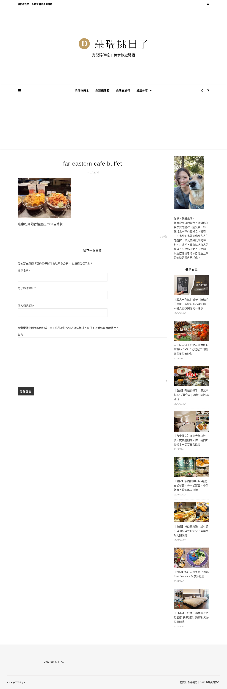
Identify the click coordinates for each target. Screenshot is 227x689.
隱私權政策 (23, 4)
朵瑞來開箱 (102, 90)
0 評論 (163, 236)
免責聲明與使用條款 (42, 4)
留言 (20, 334)
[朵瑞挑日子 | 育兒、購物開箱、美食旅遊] (113, 44)
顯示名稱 (24, 270)
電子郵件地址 (27, 288)
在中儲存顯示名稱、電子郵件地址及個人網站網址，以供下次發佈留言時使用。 (68, 328)
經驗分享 (142, 90)
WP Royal (20, 682)
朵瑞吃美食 (82, 90)
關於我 (183, 682)
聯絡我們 (192, 682)
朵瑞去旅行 (123, 90)
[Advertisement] (113, 122)
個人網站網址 (26, 305)
